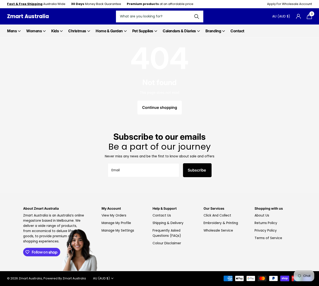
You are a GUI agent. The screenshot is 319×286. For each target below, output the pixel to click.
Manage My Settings (118, 230)
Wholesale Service (218, 230)
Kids (55, 31)
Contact (237, 31)
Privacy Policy (266, 230)
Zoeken (196, 16)
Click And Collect (217, 215)
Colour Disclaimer (167, 243)
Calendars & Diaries (179, 31)
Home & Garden (109, 31)
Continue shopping (159, 107)
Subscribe (197, 170)
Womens (34, 31)
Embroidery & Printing (221, 223)
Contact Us (162, 215)
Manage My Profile (116, 223)
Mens (12, 31)
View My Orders (114, 215)
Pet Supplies (142, 31)
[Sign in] (298, 16)
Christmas (77, 31)
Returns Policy (266, 223)
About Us (262, 215)
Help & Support (165, 208)
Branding (213, 31)
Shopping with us (269, 208)
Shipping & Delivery (168, 223)
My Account (111, 208)
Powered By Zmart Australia (64, 278)
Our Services (214, 208)
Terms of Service (268, 238)
